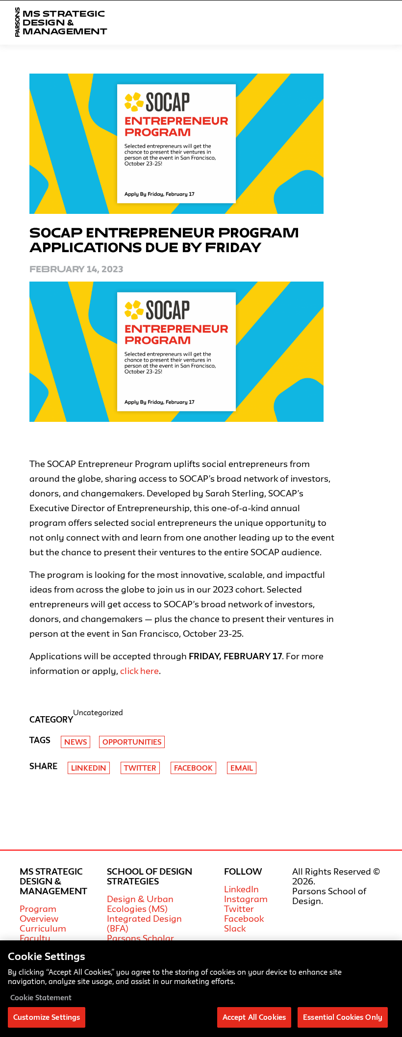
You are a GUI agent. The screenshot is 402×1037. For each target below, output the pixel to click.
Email (241, 768)
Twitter (140, 768)
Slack (235, 928)
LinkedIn (241, 889)
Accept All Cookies (254, 1017)
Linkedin (88, 768)
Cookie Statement (41, 997)
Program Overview (39, 913)
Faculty (35, 938)
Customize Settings (46, 1017)
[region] (201, 988)
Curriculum (43, 928)
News (75, 742)
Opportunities (131, 742)
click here (139, 670)
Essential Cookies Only (342, 1017)
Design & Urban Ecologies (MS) (140, 903)
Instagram (246, 899)
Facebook (193, 768)
